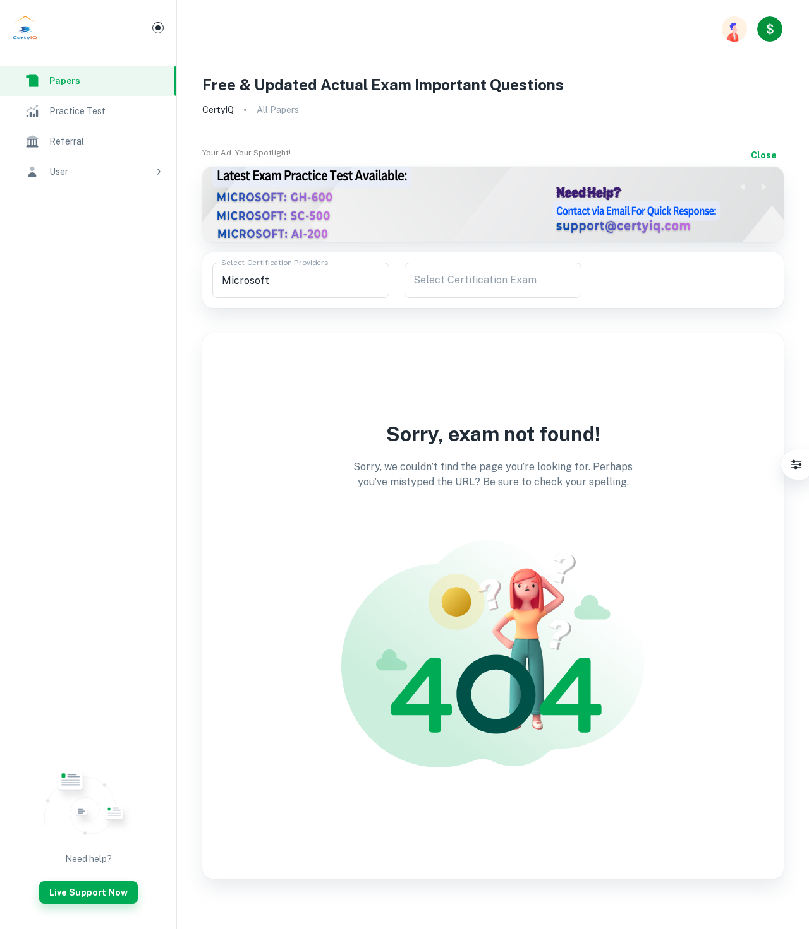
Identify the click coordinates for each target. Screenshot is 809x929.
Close (764, 155)
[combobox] (300, 280)
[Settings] (796, 464)
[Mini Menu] (158, 27)
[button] (88, 172)
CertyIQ (218, 110)
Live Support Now (88, 892)
